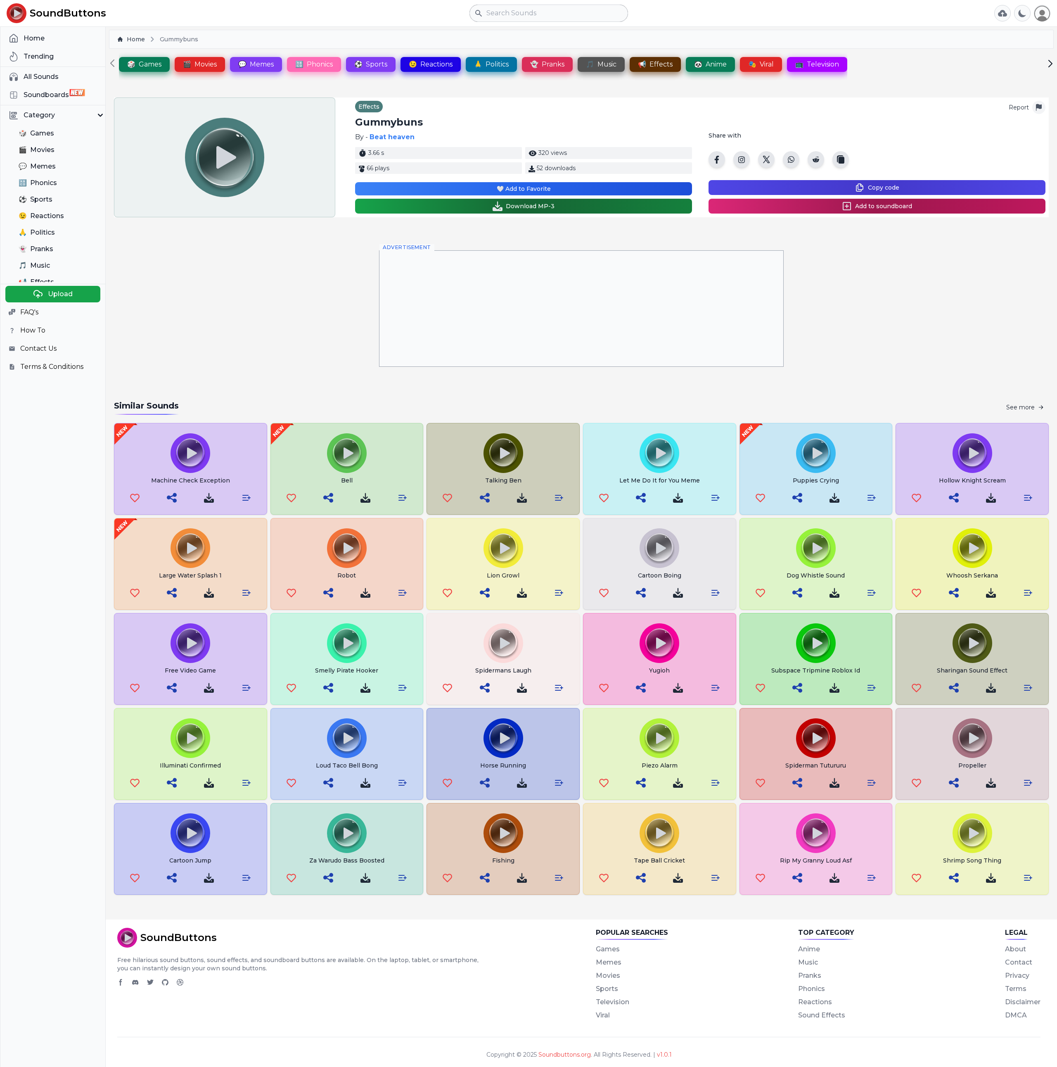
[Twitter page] (150, 982)
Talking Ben (503, 480)
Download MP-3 (530, 206)
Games (608, 949)
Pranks (809, 975)
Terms (1015, 989)
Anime (809, 949)
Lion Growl (503, 575)
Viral (603, 1015)
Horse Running (503, 765)
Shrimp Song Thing (972, 860)
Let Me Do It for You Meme (659, 480)
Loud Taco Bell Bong (347, 765)
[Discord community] (135, 982)
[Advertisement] (581, 308)
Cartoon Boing (659, 575)
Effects (368, 106)
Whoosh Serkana (972, 575)
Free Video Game (190, 670)
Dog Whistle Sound (816, 575)
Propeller (972, 765)
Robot (346, 575)
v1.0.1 (664, 1054)
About (1015, 949)
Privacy (1017, 975)
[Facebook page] (120, 982)
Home (136, 39)
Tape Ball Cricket (659, 860)
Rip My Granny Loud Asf (816, 860)
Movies (608, 975)
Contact (1018, 962)
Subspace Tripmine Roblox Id (815, 670)
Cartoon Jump (190, 860)
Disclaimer (1022, 1002)
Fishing (503, 860)
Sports (607, 989)
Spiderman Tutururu (815, 765)
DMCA (1016, 1015)
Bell (347, 480)
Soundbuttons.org (564, 1054)
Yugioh (659, 670)
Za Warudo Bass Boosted (346, 860)
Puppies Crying (816, 480)
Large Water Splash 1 (190, 575)
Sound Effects (821, 1015)
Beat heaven (392, 137)
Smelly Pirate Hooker (346, 670)
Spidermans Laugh (503, 670)
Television (612, 1002)
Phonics (811, 989)
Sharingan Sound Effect (972, 670)
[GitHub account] (165, 982)
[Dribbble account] (180, 982)
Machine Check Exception (190, 480)
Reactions (815, 1002)
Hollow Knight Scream (972, 480)
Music (808, 962)
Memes (608, 962)
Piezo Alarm (660, 765)
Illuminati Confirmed (190, 765)
